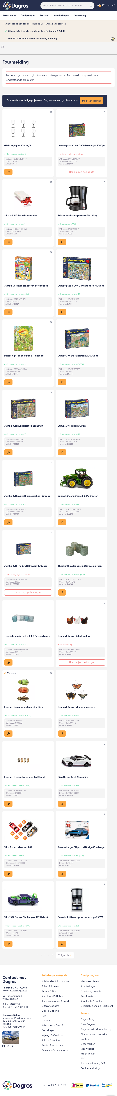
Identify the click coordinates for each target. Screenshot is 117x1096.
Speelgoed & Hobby (52, 996)
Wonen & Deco (49, 991)
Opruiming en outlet (91, 991)
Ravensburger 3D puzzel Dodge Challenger (81, 847)
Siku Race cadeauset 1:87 (18, 847)
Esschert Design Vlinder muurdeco (76, 707)
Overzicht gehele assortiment (96, 1006)
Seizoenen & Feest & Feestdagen (52, 1028)
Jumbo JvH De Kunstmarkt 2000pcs (78, 356)
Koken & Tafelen (50, 986)
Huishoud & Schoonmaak (55, 981)
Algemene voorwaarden (94, 1034)
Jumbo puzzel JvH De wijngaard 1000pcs (81, 286)
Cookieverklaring (90, 1068)
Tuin (43, 1016)
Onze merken (87, 1044)
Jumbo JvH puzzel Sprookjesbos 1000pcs (27, 496)
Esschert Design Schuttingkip (74, 636)
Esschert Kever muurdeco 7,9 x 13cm (23, 707)
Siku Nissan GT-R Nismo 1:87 (73, 777)
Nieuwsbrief (87, 1049)
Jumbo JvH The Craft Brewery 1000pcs (25, 566)
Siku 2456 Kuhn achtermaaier (20, 216)
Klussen (45, 1021)
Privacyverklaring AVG (92, 1063)
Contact (85, 1039)
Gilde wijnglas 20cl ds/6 (17, 146)
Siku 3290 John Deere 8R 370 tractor (78, 496)
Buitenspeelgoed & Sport (55, 1001)
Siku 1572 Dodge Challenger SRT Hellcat (26, 917)
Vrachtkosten (87, 1054)
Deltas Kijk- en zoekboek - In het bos (24, 356)
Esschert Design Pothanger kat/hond (24, 777)
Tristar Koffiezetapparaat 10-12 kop (78, 216)
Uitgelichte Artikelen (91, 1001)
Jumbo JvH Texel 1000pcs (72, 426)
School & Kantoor (51, 1040)
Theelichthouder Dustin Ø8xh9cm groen (80, 566)
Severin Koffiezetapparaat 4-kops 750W (80, 917)
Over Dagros (87, 1024)
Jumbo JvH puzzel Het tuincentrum (23, 426)
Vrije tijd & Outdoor (52, 1035)
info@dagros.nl (18, 991)
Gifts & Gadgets (50, 1006)
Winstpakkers (88, 996)
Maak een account (91, 101)
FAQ (82, 1059)
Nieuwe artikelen (89, 981)
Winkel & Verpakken (52, 1045)
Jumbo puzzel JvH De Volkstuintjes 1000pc (81, 146)
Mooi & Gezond (50, 1011)
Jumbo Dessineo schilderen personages (26, 286)
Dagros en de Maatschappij (95, 1029)
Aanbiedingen (88, 986)
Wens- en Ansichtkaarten (55, 1050)
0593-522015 (20, 988)
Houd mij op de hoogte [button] (81, 172)
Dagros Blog (87, 1019)
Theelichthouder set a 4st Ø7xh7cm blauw (27, 636)
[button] (8, 172)
